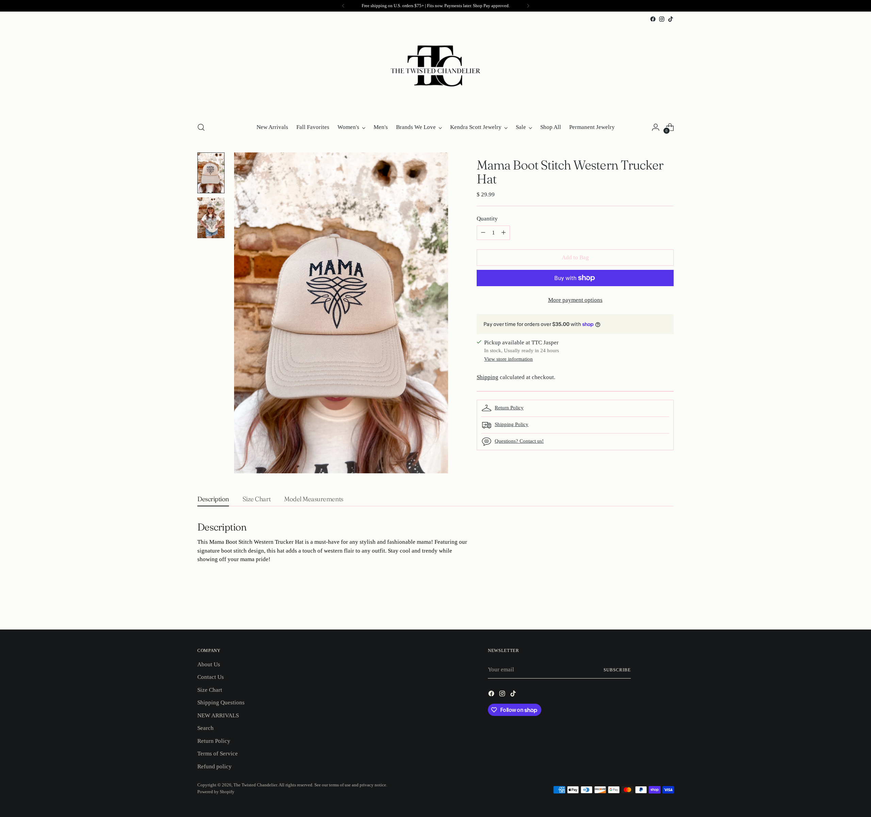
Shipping (487, 377)
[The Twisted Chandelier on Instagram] (662, 19)
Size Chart (209, 690)
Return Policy (509, 407)
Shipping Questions (221, 702)
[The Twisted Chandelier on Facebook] (653, 19)
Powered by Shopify (215, 791)
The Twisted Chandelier (255, 784)
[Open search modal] (201, 127)
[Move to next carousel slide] (668, 606)
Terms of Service (217, 753)
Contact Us (210, 677)
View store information (508, 359)
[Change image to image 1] (211, 172)
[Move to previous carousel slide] (652, 606)
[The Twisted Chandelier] (435, 70)
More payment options (575, 300)
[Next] (528, 6)
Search (205, 728)
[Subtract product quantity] (483, 233)
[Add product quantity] (503, 233)
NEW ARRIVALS (218, 715)
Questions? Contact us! (519, 441)
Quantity (487, 218)
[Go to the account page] (655, 127)
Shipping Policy (511, 424)
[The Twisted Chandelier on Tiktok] (671, 19)
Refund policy (214, 766)
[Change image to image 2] (211, 217)
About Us (208, 664)
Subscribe (617, 669)
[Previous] (343, 6)
